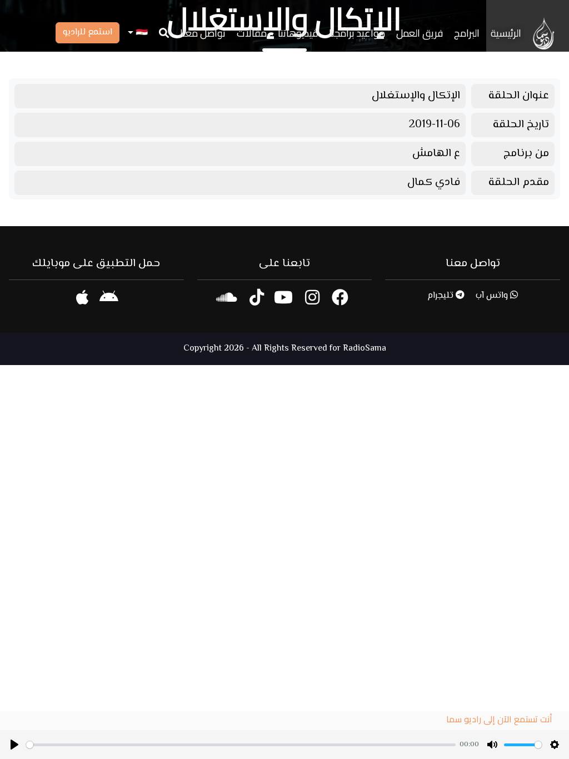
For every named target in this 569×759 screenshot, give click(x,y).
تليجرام (441, 296)
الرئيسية (506, 33)
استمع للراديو (87, 32)
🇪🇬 (140, 33)
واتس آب (493, 296)
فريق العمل (419, 33)
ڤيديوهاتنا (298, 33)
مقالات (252, 33)
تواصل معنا (203, 33)
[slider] (241, 745)
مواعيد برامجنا (357, 33)
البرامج (467, 33)
